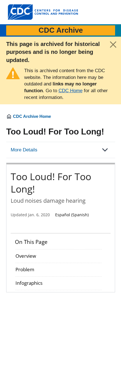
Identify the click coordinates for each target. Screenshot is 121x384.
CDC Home (70, 90)
